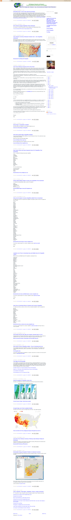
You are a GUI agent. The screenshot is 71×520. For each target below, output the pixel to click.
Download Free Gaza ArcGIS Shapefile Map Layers (21, 499)
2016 (49, 81)
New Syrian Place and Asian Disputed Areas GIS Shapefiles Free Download (27, 151)
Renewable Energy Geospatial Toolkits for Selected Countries (27, 452)
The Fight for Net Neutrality (19, 361)
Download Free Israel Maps (17, 503)
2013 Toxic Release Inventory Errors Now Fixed (23, 66)
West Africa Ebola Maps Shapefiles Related (23, 134)
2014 (49, 84)
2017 (49, 80)
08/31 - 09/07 (51, 97)
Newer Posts (15, 513)
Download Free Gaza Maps (17, 496)
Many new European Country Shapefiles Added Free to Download (27, 198)
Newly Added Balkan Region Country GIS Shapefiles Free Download (28, 180)
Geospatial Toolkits (22, 483)
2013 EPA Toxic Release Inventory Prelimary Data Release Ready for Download (28, 439)
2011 (49, 103)
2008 (49, 107)
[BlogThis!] (34, 20)
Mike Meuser (50, 112)
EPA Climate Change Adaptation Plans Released (24, 25)
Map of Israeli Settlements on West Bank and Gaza (21, 497)
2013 (49, 100)
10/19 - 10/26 (51, 91)
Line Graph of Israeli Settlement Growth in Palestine (21, 507)
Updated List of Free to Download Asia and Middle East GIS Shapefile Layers (28, 254)
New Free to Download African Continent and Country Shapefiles (27, 305)
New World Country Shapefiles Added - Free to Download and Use (28, 346)
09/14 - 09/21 (51, 95)
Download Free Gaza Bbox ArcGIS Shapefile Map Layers (22, 494)
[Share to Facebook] (37, 20)
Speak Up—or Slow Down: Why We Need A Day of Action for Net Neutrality (25, 369)
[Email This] (33, 20)
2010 (49, 104)
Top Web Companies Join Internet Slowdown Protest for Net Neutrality (24, 367)
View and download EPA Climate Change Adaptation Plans (22, 28)
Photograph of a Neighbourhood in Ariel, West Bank (21, 504)
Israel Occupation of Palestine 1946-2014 (22, 380)
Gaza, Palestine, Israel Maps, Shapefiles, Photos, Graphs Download (28, 491)
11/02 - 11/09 (51, 85)
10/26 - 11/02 (51, 89)
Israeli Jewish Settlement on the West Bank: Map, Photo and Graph (24, 506)
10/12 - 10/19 (51, 92)
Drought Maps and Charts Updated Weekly (22, 408)
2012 (49, 101)
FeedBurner (54, 44)
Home (30, 513)
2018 (49, 78)
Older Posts (44, 513)
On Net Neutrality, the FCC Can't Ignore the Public (21, 372)
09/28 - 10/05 (51, 94)
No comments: (28, 20)
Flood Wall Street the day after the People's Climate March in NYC (28, 334)
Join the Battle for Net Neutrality (18, 370)
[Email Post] (32, 20)
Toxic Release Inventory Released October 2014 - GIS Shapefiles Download (27, 37)
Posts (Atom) (20, 515)
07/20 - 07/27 (51, 98)
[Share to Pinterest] (38, 20)
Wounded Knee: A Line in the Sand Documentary (24, 11)
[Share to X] (35, 20)
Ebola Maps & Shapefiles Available (21, 124)
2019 (49, 77)
